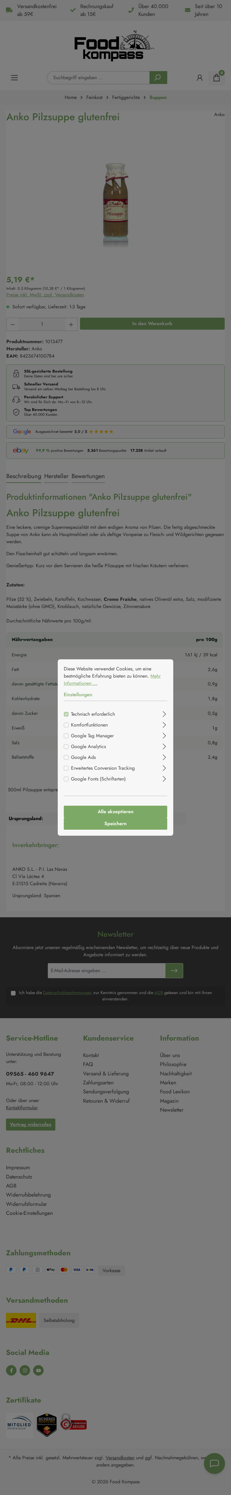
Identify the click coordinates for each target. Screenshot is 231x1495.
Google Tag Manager (92, 735)
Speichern (115, 823)
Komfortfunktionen (89, 724)
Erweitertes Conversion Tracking (103, 768)
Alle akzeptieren (116, 811)
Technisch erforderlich (93, 714)
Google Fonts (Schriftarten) (98, 778)
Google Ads (83, 757)
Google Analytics (88, 746)
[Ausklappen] (164, 713)
